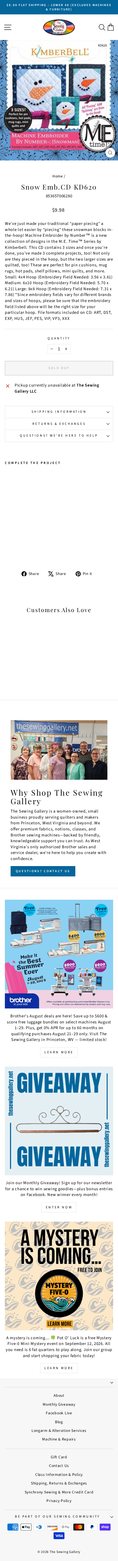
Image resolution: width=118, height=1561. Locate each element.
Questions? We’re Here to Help (59, 435)
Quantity (59, 338)
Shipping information (59, 411)
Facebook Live (59, 1413)
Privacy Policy (58, 1500)
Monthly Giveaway (59, 1404)
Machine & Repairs (59, 1439)
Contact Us (59, 1465)
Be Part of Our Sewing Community (57, 1516)
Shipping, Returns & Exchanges (59, 1483)
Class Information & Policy (59, 1474)
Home (57, 176)
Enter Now (59, 1207)
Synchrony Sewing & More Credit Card (59, 1492)
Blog (59, 1422)
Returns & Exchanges (59, 423)
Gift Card (59, 1457)
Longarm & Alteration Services (59, 1430)
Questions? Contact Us (43, 871)
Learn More (59, 1052)
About (59, 1395)
